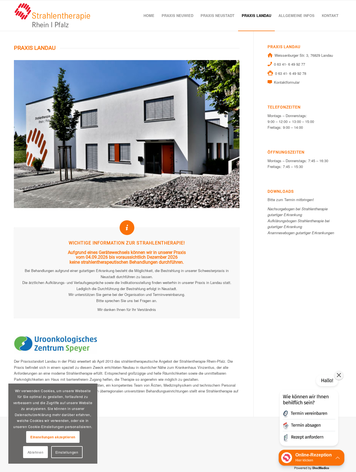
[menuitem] (149, 15)
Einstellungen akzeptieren (52, 436)
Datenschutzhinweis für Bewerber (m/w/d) (47, 450)
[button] (308, 411)
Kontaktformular (287, 82)
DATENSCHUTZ (27, 442)
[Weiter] (227, 134)
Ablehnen (36, 452)
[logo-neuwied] (52, 15)
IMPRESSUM (25, 433)
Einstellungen (66, 452)
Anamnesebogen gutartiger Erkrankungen (301, 232)
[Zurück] (26, 134)
